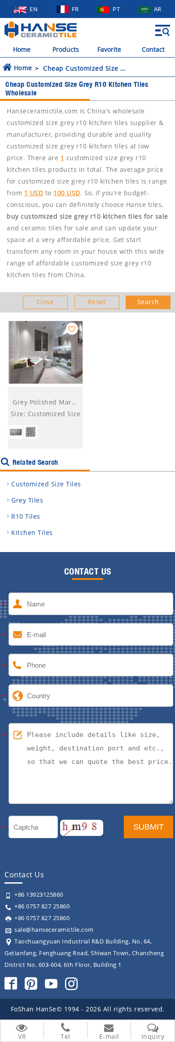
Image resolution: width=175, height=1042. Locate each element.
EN (34, 9)
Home (22, 49)
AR (158, 9)
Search (148, 301)
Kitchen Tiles (32, 532)
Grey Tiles (27, 500)
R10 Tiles (25, 516)
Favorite (109, 49)
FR (76, 9)
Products (65, 49)
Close (45, 301)
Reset (97, 301)
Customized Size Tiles (46, 484)
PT (117, 9)
